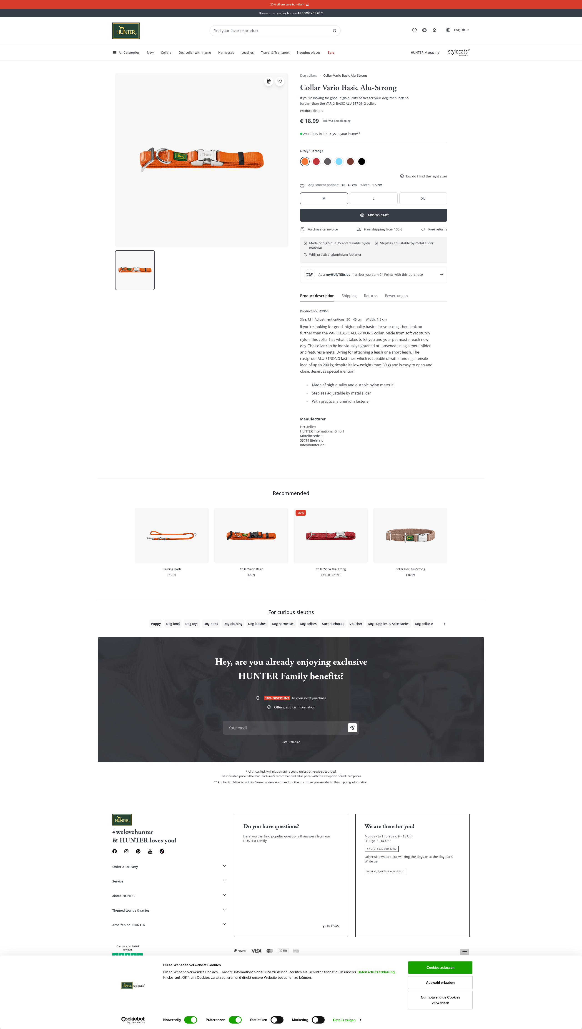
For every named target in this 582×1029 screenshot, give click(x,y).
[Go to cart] (424, 30)
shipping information (353, 782)
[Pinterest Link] (138, 851)
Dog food (173, 624)
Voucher (356, 624)
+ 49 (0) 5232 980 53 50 (381, 849)
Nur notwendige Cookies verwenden (440, 1000)
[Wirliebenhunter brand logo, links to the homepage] (126, 31)
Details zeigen (344, 1020)
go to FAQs (331, 925)
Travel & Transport (275, 52)
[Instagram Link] (126, 851)
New (150, 52)
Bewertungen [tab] (396, 295)
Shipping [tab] (349, 295)
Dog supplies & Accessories (388, 624)
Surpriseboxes (333, 624)
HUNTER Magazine (425, 52)
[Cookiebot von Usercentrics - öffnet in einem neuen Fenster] (133, 1020)
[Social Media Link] (162, 851)
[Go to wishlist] (414, 30)
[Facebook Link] (114, 851)
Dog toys (191, 624)
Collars (166, 52)
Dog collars (308, 75)
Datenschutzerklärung (376, 972)
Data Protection (291, 741)
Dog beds (211, 624)
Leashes (247, 52)
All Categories (129, 52)
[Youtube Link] (150, 851)
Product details (311, 111)
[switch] (235, 1020)
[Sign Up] (352, 727)
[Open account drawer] (434, 30)
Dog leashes (257, 624)
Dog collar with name (195, 52)
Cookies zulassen (440, 967)
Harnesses (226, 52)
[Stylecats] (459, 52)
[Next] (443, 624)
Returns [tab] (371, 295)
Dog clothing (233, 624)
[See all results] (334, 30)
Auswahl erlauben (440, 982)
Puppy (156, 624)
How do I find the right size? (426, 176)
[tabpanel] (373, 378)
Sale (331, 52)
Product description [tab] (317, 295)
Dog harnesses (283, 624)
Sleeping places (309, 52)
